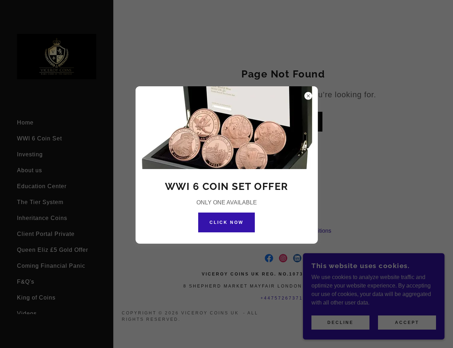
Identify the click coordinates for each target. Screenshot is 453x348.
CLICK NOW (226, 222)
